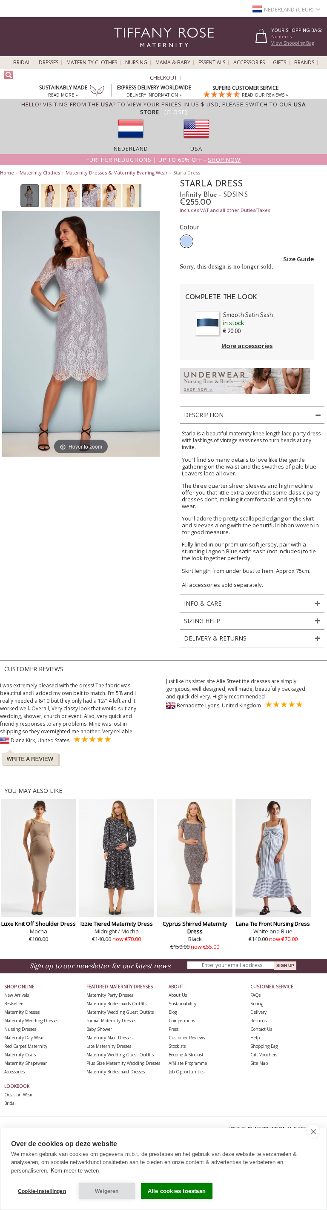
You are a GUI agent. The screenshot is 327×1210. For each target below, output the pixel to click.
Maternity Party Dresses (109, 995)
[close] (313, 1131)
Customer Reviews (187, 1038)
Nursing (136, 62)
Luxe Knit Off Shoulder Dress (38, 923)
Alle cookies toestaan (177, 1191)
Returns (258, 1021)
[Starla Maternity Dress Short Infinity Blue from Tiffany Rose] (30, 195)
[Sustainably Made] (97, 91)
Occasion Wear (18, 1095)
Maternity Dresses (22, 1012)
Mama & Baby (172, 62)
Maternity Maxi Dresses (109, 1038)
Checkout (163, 77)
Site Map (259, 1063)
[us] (196, 141)
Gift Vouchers (263, 1055)
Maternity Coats (20, 1055)
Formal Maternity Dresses (111, 1021)
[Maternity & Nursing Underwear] (245, 396)
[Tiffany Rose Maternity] (125, 52)
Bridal (22, 62)
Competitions (182, 1021)
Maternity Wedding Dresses (31, 1021)
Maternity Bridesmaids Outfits (116, 1004)
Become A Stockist (186, 1055)
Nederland (131, 148)
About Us (178, 995)
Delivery (258, 1012)
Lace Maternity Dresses (108, 1046)
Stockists (177, 1046)
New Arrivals (16, 995)
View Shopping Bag (292, 43)
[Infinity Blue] (186, 241)
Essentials (211, 62)
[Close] (175, 112)
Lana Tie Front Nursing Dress (273, 923)
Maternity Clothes (91, 62)
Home (7, 172)
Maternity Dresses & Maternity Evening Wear (117, 172)
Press (173, 1029)
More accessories (246, 345)
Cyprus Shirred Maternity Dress (195, 927)
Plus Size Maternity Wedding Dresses (123, 1063)
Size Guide (298, 259)
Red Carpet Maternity (25, 1046)
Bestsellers (14, 1004)
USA (196, 148)
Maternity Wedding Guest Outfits (120, 1012)
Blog (173, 1012)
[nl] (130, 141)
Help (255, 1038)
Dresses (48, 62)
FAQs (255, 995)
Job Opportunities (186, 1072)
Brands (304, 62)
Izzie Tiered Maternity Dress (116, 923)
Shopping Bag (264, 1046)
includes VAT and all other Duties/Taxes (225, 210)
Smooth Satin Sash (248, 315)
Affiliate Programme (188, 1063)
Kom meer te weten (75, 1170)
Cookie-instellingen (42, 1191)
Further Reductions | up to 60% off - (163, 159)
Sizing (256, 1004)
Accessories (249, 62)
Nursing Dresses (20, 1029)
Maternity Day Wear (24, 1038)
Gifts (279, 62)
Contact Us (261, 1029)
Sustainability (182, 1004)
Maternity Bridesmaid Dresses (115, 1072)
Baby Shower (99, 1029)
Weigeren (107, 1191)
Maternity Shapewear (25, 1063)
